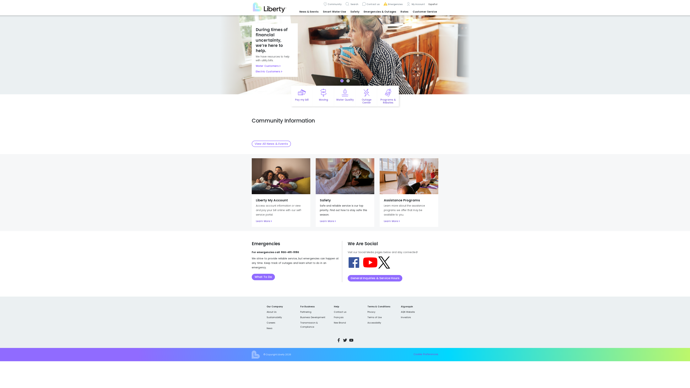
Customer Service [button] (425, 11)
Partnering (306, 311)
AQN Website (408, 311)
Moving (323, 99)
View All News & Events (271, 144)
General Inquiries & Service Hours (375, 278)
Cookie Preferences (425, 354)
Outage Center (366, 101)
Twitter (345, 340)
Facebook (338, 340)
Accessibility (374, 322)
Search (354, 4)
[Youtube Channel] (370, 262)
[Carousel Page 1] (342, 81)
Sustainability (274, 317)
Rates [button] (404, 11)
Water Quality (345, 99)
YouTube (351, 340)
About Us (272, 311)
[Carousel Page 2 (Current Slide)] (348, 81)
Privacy (371, 311)
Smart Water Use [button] (334, 11)
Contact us (373, 4)
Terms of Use (374, 317)
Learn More (263, 221)
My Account (418, 4)
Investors (406, 317)
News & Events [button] (309, 11)
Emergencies (395, 4)
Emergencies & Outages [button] (380, 11)
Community (335, 4)
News (269, 328)
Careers (271, 322)
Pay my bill (302, 99)
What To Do (263, 277)
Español (433, 4)
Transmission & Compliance (309, 324)
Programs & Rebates (388, 101)
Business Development (312, 317)
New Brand (340, 322)
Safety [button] (354, 11)
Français (339, 317)
